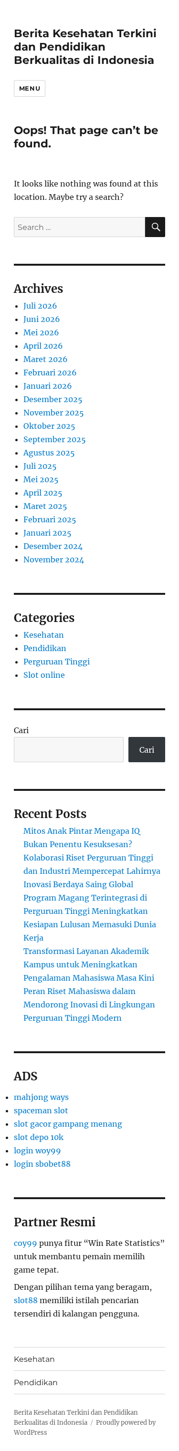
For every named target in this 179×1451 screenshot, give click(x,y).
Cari (21, 730)
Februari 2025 (49, 519)
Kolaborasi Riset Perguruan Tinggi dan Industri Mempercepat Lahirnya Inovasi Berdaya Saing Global (91, 871)
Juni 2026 (41, 319)
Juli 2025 (40, 466)
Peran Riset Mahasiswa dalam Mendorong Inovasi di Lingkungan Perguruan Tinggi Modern (89, 1004)
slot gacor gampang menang (68, 1124)
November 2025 (53, 412)
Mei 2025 (41, 479)
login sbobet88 (42, 1164)
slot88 (26, 1300)
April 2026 (43, 346)
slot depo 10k (38, 1137)
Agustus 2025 (49, 452)
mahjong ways (41, 1097)
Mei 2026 (41, 332)
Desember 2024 (53, 546)
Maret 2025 (45, 506)
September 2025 (54, 439)
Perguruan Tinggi (56, 661)
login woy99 (37, 1150)
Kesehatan (43, 635)
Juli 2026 (40, 306)
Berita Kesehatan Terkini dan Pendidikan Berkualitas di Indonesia (85, 47)
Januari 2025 (47, 533)
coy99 (25, 1243)
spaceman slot (41, 1110)
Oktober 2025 (49, 426)
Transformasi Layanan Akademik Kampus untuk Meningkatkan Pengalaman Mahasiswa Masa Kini (88, 964)
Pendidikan (44, 648)
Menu (29, 88)
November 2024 (53, 559)
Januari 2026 (47, 386)
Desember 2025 (53, 399)
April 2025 (43, 492)
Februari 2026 (50, 372)
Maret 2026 (45, 359)
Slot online (44, 675)
